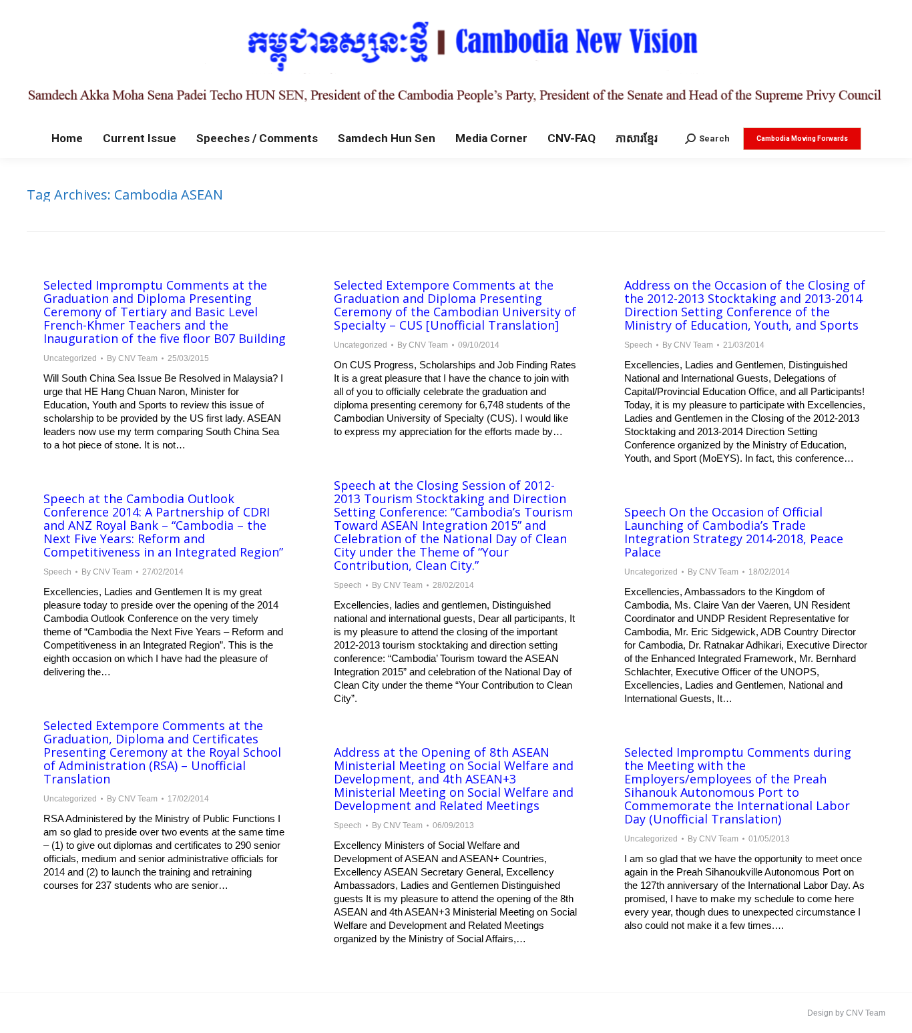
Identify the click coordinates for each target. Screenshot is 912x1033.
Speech (638, 345)
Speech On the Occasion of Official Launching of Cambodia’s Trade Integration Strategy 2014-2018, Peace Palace (733, 532)
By (132, 358)
